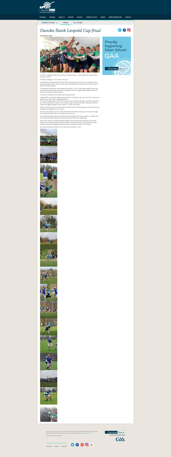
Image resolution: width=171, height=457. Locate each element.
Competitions (48, 23)
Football (43, 17)
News (65, 23)
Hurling (52, 17)
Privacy (56, 446)
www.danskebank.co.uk (88, 433)
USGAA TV (61, 17)
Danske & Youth (91, 17)
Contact (128, 17)
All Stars (78, 23)
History (70, 17)
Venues (102, 17)
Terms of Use (49, 446)
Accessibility (64, 446)
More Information (115, 17)
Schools (80, 17)
